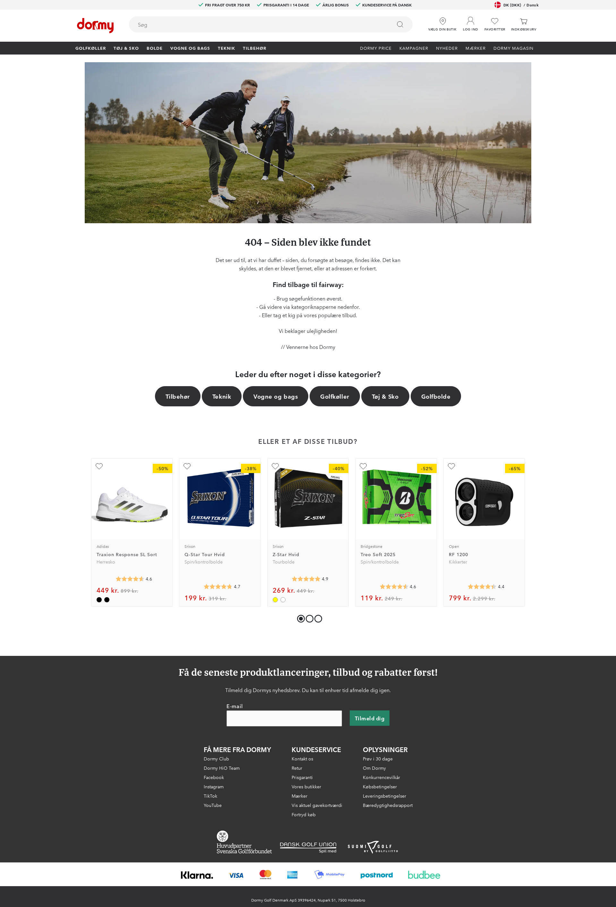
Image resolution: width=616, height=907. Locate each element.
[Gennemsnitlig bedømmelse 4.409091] (482, 586)
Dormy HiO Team (222, 768)
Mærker (476, 48)
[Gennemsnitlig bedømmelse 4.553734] (394, 586)
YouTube (213, 805)
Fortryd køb (304, 814)
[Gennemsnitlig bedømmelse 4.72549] (218, 586)
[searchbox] (256, 24)
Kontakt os (302, 758)
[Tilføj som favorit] (99, 466)
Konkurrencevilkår (381, 777)
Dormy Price (376, 48)
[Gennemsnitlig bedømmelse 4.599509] (130, 579)
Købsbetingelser (380, 786)
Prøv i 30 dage (378, 758)
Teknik (226, 48)
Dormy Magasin (513, 48)
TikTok (210, 796)
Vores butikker (306, 786)
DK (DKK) (521, 4)
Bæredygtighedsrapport (388, 805)
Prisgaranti (302, 777)
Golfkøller (90, 48)
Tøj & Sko (126, 48)
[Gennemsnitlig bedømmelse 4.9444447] (306, 579)
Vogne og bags (190, 48)
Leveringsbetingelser (384, 796)
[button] (470, 22)
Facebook (214, 777)
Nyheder (447, 48)
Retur (297, 768)
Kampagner (413, 48)
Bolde (155, 48)
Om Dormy (374, 768)
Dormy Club (216, 758)
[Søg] (400, 24)
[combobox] (271, 24)
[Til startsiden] (95, 25)
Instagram (214, 786)
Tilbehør (254, 48)
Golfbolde (436, 396)
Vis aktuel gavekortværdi (317, 805)
